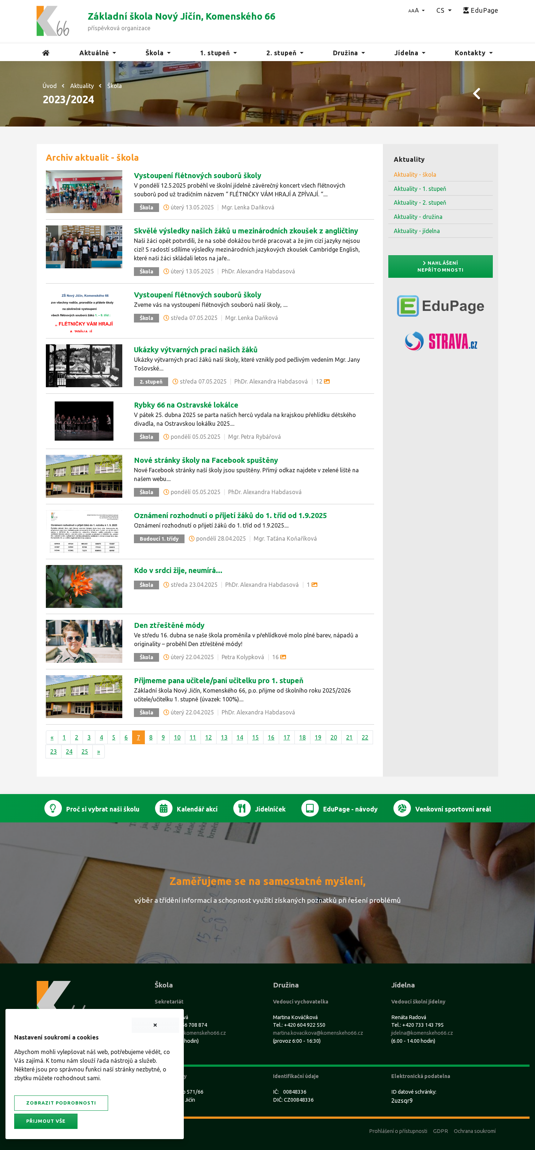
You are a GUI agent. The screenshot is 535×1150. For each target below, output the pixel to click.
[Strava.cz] (440, 344)
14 (240, 737)
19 (318, 737)
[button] (417, 10)
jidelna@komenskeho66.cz (422, 1033)
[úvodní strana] (52, 20)
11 (193, 737)
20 (333, 737)
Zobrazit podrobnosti (61, 1102)
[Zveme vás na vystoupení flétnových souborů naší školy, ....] (84, 310)
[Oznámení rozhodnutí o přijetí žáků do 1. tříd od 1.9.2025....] (84, 531)
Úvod (50, 86)
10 (177, 737)
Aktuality (82, 86)
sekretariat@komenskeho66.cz (190, 1033)
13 (224, 737)
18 (302, 737)
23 (53, 751)
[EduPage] (440, 309)
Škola (114, 86)
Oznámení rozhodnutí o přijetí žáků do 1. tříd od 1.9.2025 (230, 515)
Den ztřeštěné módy (169, 625)
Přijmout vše (46, 1120)
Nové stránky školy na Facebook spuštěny (206, 460)
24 (69, 751)
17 (287, 737)
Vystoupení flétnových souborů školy (197, 175)
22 (365, 737)
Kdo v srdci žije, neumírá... (178, 570)
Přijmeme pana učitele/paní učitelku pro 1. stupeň (219, 680)
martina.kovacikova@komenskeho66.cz (318, 1033)
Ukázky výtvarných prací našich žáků (196, 349)
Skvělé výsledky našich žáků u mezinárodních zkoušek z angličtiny (246, 231)
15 (255, 737)
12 (208, 737)
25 (85, 751)
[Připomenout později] (155, 1025)
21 (349, 737)
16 (271, 737)
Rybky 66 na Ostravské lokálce (186, 405)
